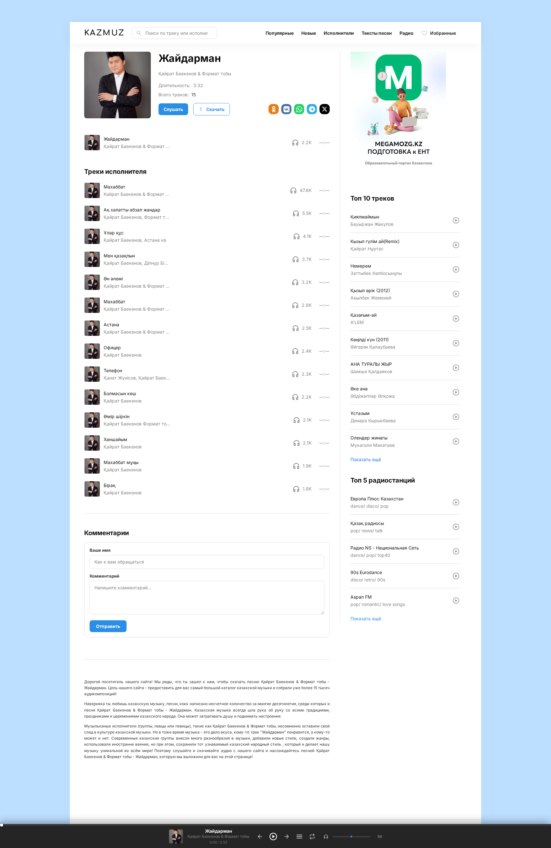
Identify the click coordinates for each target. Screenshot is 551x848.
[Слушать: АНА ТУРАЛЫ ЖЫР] (456, 368)
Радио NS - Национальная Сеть (384, 547)
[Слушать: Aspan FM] (456, 600)
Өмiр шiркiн (116, 416)
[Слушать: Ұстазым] (456, 417)
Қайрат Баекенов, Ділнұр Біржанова (137, 263)
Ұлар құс (114, 232)
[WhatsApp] (299, 109)
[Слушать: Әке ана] (456, 392)
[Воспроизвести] (92, 142)
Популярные (280, 33)
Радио (407, 33)
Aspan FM (361, 597)
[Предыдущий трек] (260, 836)
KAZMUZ (104, 33)
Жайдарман (116, 139)
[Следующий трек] (287, 836)
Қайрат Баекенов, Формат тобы (137, 217)
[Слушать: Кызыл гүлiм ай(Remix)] (456, 245)
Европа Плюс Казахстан (376, 498)
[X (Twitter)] (325, 109)
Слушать (173, 109)
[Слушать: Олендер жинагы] (456, 441)
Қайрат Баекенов (123, 355)
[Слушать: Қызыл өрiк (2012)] (456, 294)
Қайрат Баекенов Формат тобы (137, 423)
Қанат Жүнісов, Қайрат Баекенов (137, 377)
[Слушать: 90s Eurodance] (456, 576)
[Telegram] (312, 109)
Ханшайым (115, 439)
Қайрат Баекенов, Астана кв (135, 240)
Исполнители (339, 33)
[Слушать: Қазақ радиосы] (456, 527)
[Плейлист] (299, 836)
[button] (326, 836)
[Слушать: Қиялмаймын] (456, 220)
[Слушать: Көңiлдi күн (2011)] (456, 343)
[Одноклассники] (273, 109)
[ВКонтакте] (286, 109)
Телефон (113, 370)
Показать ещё (365, 459)
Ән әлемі (113, 278)
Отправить (108, 626)
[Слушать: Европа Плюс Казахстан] (456, 502)
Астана (111, 324)
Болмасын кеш (120, 393)
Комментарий (104, 576)
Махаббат (114, 186)
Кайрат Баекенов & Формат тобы (137, 194)
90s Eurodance (366, 572)
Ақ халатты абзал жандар (132, 209)
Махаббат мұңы (121, 462)
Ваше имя (100, 550)
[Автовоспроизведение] (312, 836)
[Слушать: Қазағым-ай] (456, 318)
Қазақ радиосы (367, 523)
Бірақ (109, 485)
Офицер (112, 347)
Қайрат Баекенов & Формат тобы (194, 73)
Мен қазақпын (119, 255)
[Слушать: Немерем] (456, 269)
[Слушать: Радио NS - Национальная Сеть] (456, 551)
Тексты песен (377, 33)
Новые (308, 33)
